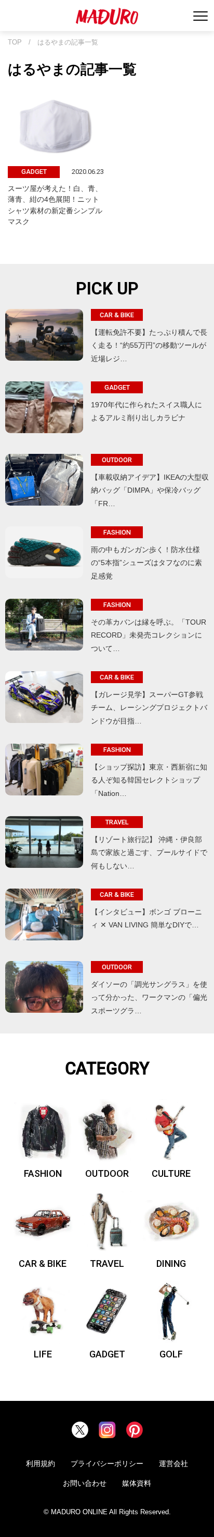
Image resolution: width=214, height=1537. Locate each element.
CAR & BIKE (42, 1263)
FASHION (43, 1173)
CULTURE (171, 1173)
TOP (15, 42)
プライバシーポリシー (107, 1463)
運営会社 (173, 1463)
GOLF (171, 1354)
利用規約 (40, 1463)
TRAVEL (107, 1263)
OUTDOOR (107, 1173)
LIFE (43, 1354)
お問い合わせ (84, 1483)
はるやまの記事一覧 (67, 42)
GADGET (107, 1354)
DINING (171, 1263)
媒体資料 (136, 1483)
